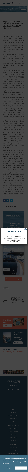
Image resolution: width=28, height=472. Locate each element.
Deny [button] (8, 468)
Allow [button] (20, 468)
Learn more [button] (5, 463)
